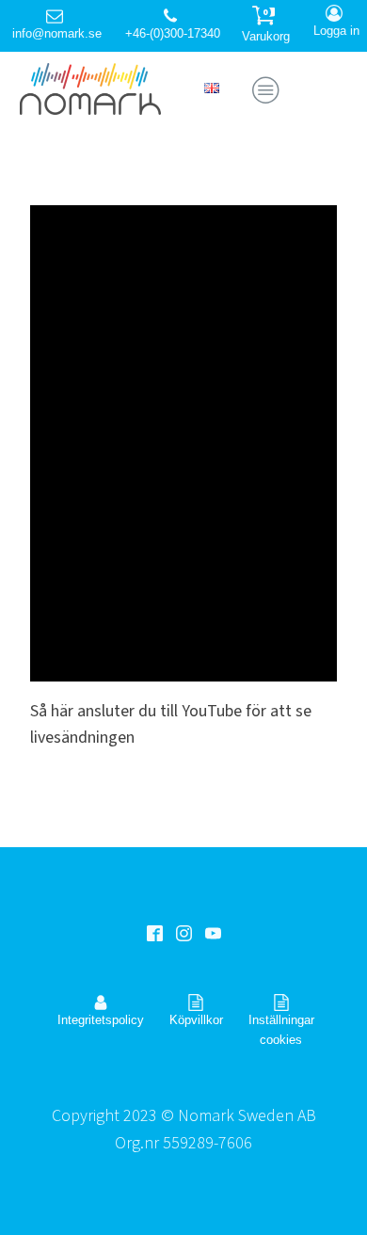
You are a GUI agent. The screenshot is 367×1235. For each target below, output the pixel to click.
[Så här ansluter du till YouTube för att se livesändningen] (183, 443)
